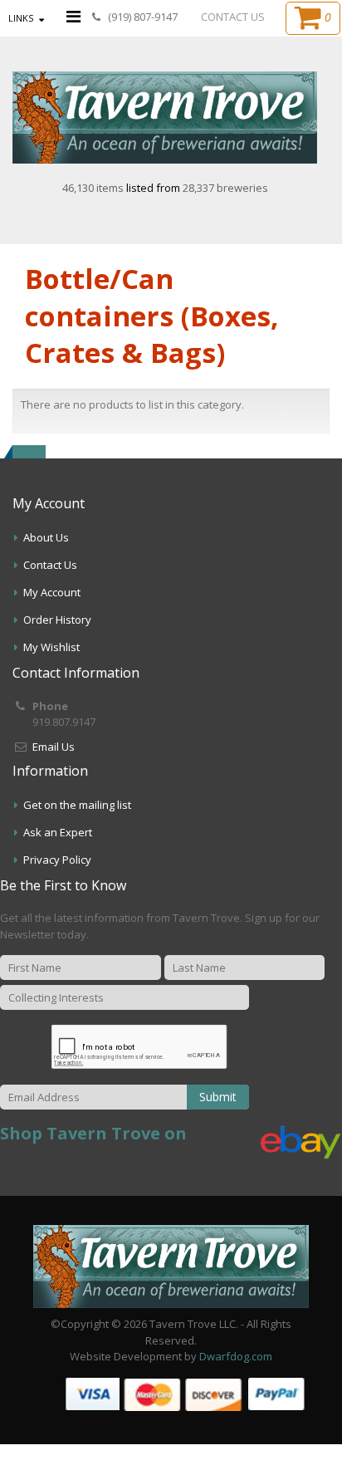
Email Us (53, 746)
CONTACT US (233, 16)
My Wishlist (51, 646)
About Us (46, 537)
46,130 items (94, 187)
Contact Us (50, 564)
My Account (52, 592)
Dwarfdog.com (235, 1356)
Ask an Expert (57, 832)
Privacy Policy (57, 859)
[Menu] (73, 16)
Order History (57, 619)
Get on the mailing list (77, 804)
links (20, 18)
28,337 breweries (225, 187)
